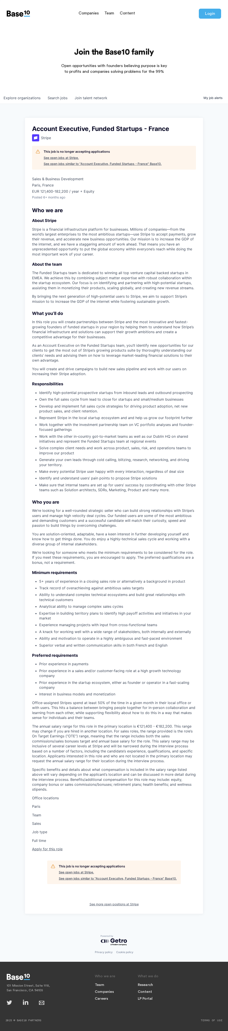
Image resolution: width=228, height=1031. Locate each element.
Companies (89, 13)
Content (127, 13)
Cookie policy (124, 952)
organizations (22, 98)
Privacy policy (104, 952)
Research (145, 985)
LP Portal (145, 998)
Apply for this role (47, 849)
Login (210, 14)
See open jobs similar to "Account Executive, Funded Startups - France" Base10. (103, 164)
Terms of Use (212, 1020)
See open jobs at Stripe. (61, 158)
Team (109, 13)
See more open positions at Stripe (114, 904)
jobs (57, 98)
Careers (101, 998)
